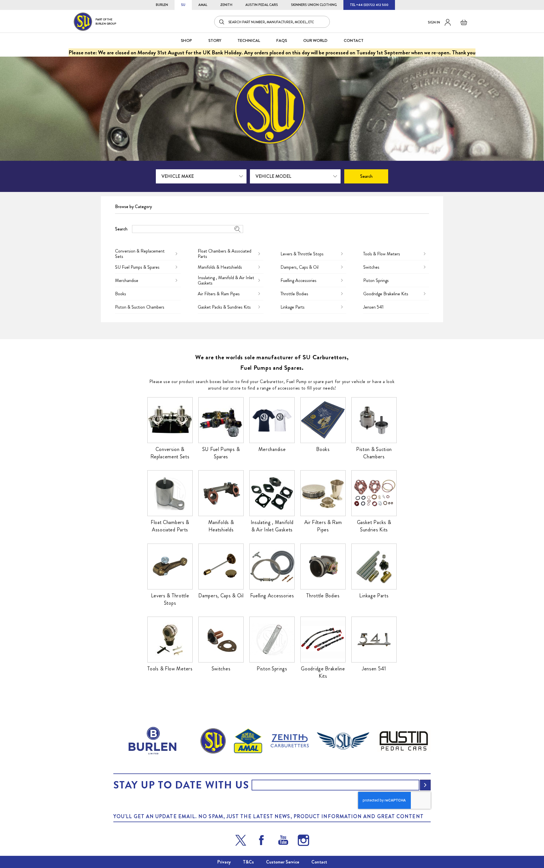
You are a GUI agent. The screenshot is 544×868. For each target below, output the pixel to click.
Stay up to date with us (181, 785)
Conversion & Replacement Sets (140, 254)
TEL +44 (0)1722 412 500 (369, 4)
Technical (248, 40)
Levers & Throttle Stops (302, 254)
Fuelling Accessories (298, 280)
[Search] (222, 22)
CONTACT (354, 40)
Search (121, 229)
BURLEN (162, 4)
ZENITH (226, 4)
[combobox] (272, 22)
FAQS (281, 40)
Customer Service (282, 862)
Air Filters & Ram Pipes (219, 293)
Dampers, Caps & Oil (299, 267)
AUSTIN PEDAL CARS (261, 4)
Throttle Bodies (294, 293)
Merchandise (126, 280)
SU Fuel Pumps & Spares (137, 267)
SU (183, 4)
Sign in (434, 22)
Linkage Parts (292, 307)
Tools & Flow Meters (381, 254)
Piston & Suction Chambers (139, 307)
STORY (214, 40)
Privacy (224, 862)
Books (120, 293)
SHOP (186, 40)
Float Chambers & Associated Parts (224, 254)
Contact (319, 862)
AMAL (202, 4)
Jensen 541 (373, 307)
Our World (315, 40)
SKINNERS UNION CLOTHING (314, 4)
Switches (371, 267)
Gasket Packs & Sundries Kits (224, 307)
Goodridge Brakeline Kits (385, 293)
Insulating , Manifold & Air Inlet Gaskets (226, 280)
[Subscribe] (425, 785)
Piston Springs (376, 280)
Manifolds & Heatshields (220, 267)
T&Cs (248, 862)
